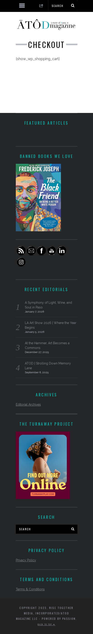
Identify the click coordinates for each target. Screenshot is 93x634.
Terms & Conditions (30, 589)
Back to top (45, 624)
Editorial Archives (28, 404)
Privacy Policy (26, 560)
